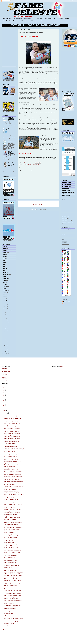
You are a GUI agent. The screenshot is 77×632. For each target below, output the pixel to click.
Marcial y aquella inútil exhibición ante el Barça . (12, 474)
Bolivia (4, 254)
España (4, 288)
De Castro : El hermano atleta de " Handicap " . (12, 593)
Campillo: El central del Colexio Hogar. (11, 544)
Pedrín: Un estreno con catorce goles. (11, 416)
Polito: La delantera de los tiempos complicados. (13, 600)
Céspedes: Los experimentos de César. (11, 547)
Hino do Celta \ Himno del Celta (68, 193)
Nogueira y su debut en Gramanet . (10, 443)
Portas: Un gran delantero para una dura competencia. (14, 448)
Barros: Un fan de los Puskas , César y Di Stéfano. (13, 496)
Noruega (4, 328)
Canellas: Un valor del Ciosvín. (9, 430)
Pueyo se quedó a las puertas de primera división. (13, 463)
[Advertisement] (38, 220)
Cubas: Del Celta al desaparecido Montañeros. (12, 595)
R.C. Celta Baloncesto (41, 20)
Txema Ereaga (27, 162)
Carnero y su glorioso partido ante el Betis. (12, 487)
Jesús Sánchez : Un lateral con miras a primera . (12, 550)
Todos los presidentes (7, 18)
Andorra (4, 248)
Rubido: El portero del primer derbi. (10, 562)
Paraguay (5, 329)
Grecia (4, 298)
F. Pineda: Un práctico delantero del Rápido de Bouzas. (11, 164)
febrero (5, 413)
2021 (4, 392)
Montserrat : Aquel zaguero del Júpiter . (11, 598)
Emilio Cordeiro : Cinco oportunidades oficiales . (12, 583)
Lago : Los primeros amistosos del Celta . (11, 421)
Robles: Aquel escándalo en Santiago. (11, 415)
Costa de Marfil (6, 274)
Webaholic (64, 230)
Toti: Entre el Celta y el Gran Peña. (10, 525)
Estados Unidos (6, 290)
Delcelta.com (4, 377)
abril (5, 410)
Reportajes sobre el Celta (34, 164)
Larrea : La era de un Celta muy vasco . (11, 469)
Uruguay (4, 349)
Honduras (5, 304)
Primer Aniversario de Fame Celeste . (10, 560)
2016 (4, 400)
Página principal (66, 195)
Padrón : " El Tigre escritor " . (9, 542)
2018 (4, 397)
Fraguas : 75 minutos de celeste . (10, 489)
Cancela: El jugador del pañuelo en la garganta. (12, 497)
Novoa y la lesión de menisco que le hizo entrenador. (13, 591)
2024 (4, 387)
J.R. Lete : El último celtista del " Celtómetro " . (12, 459)
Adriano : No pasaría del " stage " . (10, 453)
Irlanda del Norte (6, 310)
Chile (4, 264)
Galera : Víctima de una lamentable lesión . (11, 426)
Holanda (4, 302)
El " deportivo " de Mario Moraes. (10, 570)
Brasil (4, 258)
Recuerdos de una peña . (8, 613)
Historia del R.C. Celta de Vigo (63, 18)
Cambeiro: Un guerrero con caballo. (10, 514)
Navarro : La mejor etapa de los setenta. (11, 482)
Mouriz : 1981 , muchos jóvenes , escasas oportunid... (14, 481)
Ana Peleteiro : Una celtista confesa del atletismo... (13, 621)
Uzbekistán (5, 351)
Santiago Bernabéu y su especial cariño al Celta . (13, 461)
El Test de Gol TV (65, 216)
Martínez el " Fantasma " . (8, 567)
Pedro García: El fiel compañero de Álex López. (12, 535)
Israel (4, 312)
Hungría (4, 306)
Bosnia (4, 256)
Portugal (4, 335)
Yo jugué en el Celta (5, 370)
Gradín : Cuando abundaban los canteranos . (12, 431)
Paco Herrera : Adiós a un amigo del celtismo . (12, 492)
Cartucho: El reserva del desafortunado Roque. (12, 423)
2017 (4, 399)
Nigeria (4, 326)
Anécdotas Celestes (66, 182)
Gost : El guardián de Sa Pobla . (10, 625)
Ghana (4, 296)
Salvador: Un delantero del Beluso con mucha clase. (13, 502)
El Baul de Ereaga (66, 190)
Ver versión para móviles (38, 204)
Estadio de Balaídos (6, 20)
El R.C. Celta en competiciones (18, 20)
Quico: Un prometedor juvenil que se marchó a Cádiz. (13, 449)
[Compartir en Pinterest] (40, 163)
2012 (4, 629)
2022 (4, 390)
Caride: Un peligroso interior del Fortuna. (11, 479)
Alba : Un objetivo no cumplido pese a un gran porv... (14, 618)
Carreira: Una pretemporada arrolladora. (11, 458)
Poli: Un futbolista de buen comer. (10, 451)
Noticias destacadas (26, 164)
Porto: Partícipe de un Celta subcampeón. (11, 524)
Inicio (39, 202)
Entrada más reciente (23, 202)
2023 (4, 389)
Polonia (4, 333)
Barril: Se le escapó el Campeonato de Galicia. (12, 512)
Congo (4, 270)
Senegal (4, 341)
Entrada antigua (54, 202)
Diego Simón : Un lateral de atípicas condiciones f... (13, 439)
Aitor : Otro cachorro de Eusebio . (10, 608)
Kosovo (4, 316)
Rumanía (5, 337)
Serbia (4, 343)
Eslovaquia (5, 286)
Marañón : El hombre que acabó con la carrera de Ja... (14, 506)
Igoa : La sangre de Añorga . (9, 545)
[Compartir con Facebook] (39, 163)
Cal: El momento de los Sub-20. (10, 473)
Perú (4, 331)
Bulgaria (4, 260)
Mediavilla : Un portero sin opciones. (10, 603)
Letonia (4, 318)
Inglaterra (5, 308)
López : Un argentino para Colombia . (11, 491)
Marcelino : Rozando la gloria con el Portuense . (13, 464)
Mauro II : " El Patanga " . (9, 520)
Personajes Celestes (39, 18)
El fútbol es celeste (5, 375)
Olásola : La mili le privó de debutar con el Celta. (13, 590)
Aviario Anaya (4, 378)
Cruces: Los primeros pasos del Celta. (11, 468)
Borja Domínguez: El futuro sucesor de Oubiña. (12, 580)
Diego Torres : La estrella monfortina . (11, 540)
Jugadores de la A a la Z (28, 18)
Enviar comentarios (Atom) (41, 209)
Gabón (4, 294)
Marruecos (5, 320)
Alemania (5, 246)
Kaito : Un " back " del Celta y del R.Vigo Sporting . (13, 575)
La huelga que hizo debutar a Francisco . (11, 507)
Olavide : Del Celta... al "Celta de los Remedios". (12, 605)
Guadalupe (5, 300)
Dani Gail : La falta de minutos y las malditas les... (13, 558)
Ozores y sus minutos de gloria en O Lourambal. (13, 577)
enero (5, 627)
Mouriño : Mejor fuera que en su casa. (11, 588)
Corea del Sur (5, 272)
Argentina (5, 252)
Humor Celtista (65, 188)
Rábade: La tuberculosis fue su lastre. (11, 539)
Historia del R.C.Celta (6, 371)
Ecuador (4, 280)
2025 (4, 385)
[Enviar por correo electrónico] (35, 163)
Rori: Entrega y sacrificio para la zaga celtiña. (12, 477)
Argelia (4, 250)
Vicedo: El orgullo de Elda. (8, 611)
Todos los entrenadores (17, 18)
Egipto (4, 282)
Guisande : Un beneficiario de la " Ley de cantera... (13, 620)
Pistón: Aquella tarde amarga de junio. (11, 537)
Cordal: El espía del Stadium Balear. (10, 456)
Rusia (4, 339)
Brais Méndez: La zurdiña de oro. (11, 141)
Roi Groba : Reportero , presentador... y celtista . (13, 553)
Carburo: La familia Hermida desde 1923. (11, 441)
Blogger (61, 366)
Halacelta (3, 372)
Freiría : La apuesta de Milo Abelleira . (11, 563)
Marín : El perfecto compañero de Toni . (11, 578)
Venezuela (5, 353)
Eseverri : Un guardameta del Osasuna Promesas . (13, 522)
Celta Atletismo (4, 368)
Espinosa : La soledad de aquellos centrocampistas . (13, 616)
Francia (4, 292)
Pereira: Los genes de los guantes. (10, 596)
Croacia (4, 276)
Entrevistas (64, 218)
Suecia (4, 347)
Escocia (4, 284)
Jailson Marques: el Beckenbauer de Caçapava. (11, 129)
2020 (4, 394)
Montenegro (5, 322)
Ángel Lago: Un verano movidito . (10, 425)
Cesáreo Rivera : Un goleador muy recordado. (12, 509)
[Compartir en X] (38, 163)
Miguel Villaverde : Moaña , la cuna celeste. (12, 601)
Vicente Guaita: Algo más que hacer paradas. (11, 118)
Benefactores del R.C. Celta (50, 18)
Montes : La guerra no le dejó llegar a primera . (12, 418)
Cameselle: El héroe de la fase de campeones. (12, 433)
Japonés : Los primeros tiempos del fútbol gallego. (13, 471)
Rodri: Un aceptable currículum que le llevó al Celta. (13, 444)
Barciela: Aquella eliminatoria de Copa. (11, 499)
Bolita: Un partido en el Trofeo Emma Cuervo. (12, 436)
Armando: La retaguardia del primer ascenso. (12, 438)
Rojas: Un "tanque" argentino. (9, 532)
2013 (4, 405)
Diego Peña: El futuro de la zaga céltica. (11, 615)
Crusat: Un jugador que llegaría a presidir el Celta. (13, 504)
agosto (5, 408)
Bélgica (4, 262)
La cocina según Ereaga (6, 380)
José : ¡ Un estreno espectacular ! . (10, 484)
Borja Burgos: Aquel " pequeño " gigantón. (12, 568)
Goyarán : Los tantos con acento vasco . (11, 420)
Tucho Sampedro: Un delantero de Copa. (11, 529)
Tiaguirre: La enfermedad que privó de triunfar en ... (13, 572)
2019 (4, 395)
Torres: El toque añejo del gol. (9, 557)
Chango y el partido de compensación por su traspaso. (14, 494)
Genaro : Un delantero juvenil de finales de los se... (13, 486)
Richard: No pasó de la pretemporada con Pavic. (13, 476)
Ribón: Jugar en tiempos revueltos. (10, 466)
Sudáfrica (5, 345)
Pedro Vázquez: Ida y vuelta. (9, 623)
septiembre (6, 407)
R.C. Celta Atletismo (30, 20)
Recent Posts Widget (67, 229)
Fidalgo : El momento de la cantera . (10, 446)
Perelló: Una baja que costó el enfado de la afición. (13, 511)
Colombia (5, 268)
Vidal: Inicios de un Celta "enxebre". (10, 587)
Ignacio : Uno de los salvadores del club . (11, 454)
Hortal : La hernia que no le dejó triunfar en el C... (13, 606)
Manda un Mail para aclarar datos (10, 519)
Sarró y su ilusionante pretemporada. (11, 585)
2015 (4, 402)
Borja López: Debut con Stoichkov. (10, 555)
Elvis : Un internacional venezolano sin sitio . (12, 428)
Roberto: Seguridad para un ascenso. (11, 534)
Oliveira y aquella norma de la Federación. (11, 530)
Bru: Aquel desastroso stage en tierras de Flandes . (13, 527)
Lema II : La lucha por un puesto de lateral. (12, 565)
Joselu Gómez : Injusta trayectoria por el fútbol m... (13, 573)
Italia (4, 314)
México (4, 324)
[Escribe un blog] (36, 163)
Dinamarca (5, 278)
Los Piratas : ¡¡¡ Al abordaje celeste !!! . (11, 501)
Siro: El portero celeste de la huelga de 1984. (12, 610)
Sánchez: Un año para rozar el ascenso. (11, 582)
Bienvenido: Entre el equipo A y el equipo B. (12, 552)
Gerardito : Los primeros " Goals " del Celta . (12, 517)
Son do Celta (4, 374)
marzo (5, 412)
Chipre (4, 266)
